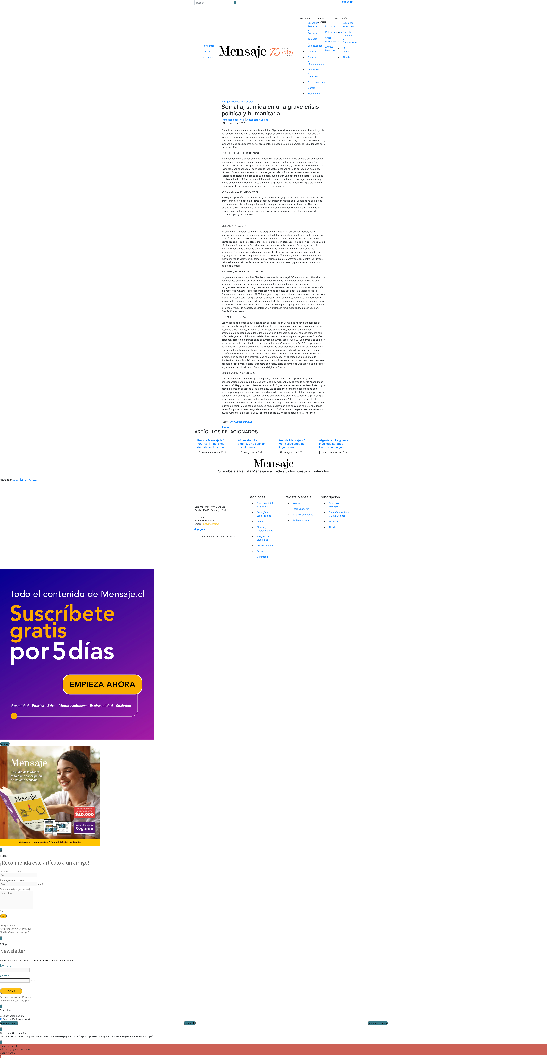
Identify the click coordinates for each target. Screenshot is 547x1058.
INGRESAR (32, 479)
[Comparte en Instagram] (228, 427)
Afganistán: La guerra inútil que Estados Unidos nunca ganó (333, 444)
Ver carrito (189, 1023)
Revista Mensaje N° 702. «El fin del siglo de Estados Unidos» (210, 444)
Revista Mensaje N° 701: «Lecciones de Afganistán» (291, 444)
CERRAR (4, 743)
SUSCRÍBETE (19, 479)
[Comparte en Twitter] (225, 427)
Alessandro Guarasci (257, 119)
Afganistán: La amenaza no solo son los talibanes (252, 444)
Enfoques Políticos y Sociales (237, 101)
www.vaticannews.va (241, 421)
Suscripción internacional (16, 1019)
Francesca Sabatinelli (233, 119)
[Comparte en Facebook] (222, 427)
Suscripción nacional (14, 1015)
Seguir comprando (378, 1023)
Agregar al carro (9, 1023)
